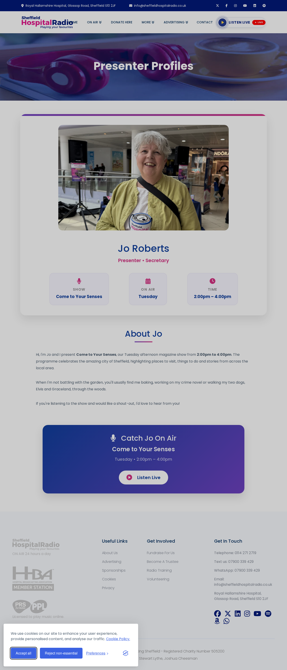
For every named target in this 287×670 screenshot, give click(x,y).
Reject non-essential (61, 653)
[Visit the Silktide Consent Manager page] (125, 653)
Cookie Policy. (118, 638)
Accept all (23, 653)
